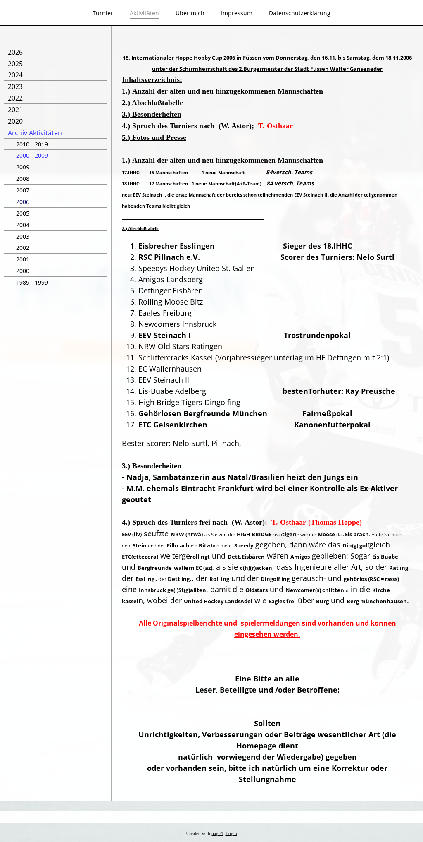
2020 (15, 121)
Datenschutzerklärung (299, 13)
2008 (22, 178)
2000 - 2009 (32, 155)
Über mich (190, 13)
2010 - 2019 (32, 144)
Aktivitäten (144, 13)
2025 (15, 63)
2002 (22, 248)
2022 (15, 98)
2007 (22, 190)
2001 (22, 259)
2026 (15, 52)
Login (231, 833)
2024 (15, 74)
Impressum (236, 13)
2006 (22, 202)
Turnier (103, 13)
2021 (15, 109)
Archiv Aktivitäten (35, 132)
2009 (22, 167)
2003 (22, 236)
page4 (217, 833)
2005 (22, 213)
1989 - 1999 (32, 282)
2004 (22, 225)
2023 (15, 86)
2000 (22, 271)
